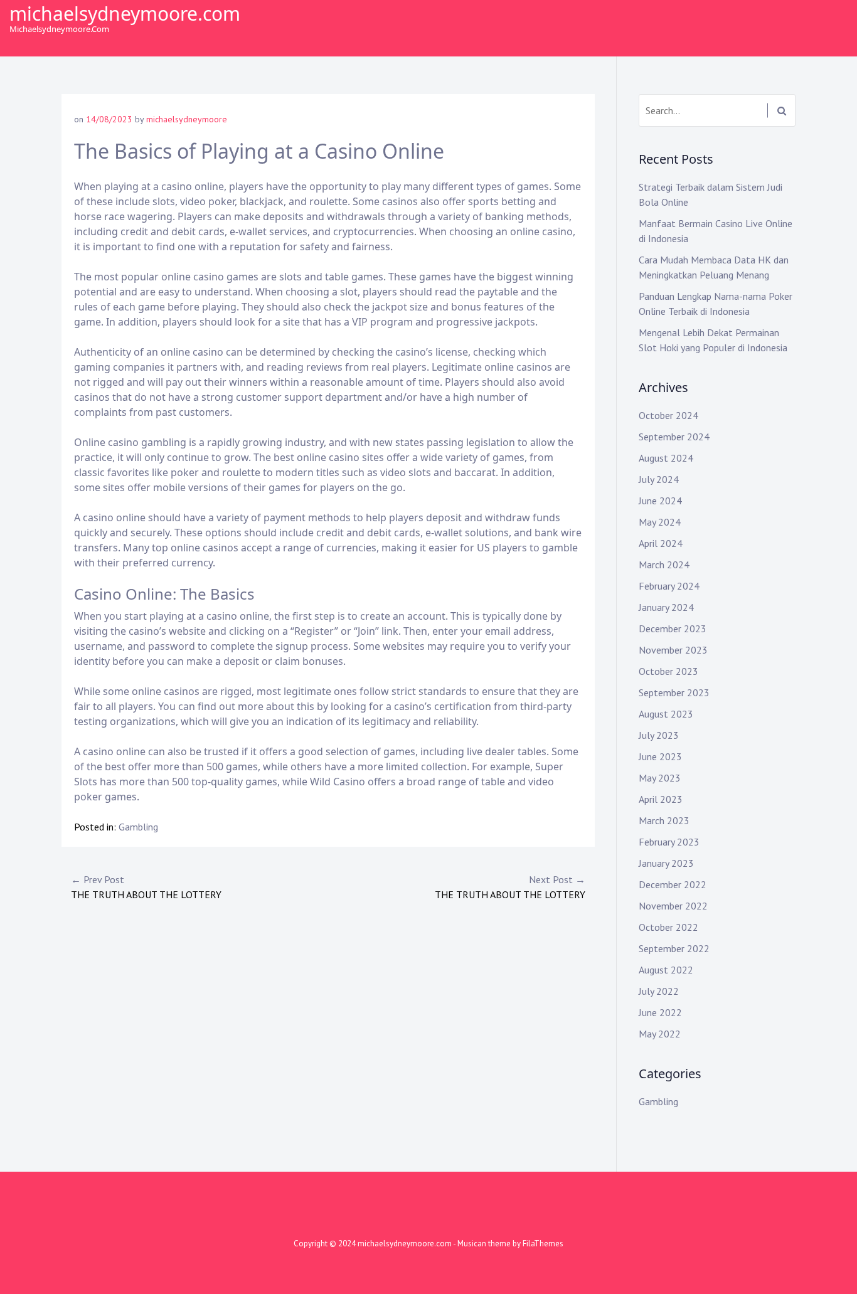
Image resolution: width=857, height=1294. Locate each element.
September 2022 (674, 948)
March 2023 (664, 820)
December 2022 (672, 884)
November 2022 (673, 905)
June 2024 (660, 500)
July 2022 (659, 991)
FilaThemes (543, 1243)
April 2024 (661, 543)
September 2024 (674, 436)
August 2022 (666, 969)
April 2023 (661, 799)
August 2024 (666, 458)
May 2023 (660, 778)
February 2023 (669, 841)
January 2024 (666, 607)
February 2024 (669, 586)
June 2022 (660, 1012)
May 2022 (660, 1033)
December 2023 (672, 628)
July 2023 (659, 735)
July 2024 (659, 479)
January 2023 (666, 863)
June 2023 (660, 756)
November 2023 (673, 650)
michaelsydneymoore (186, 119)
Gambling (138, 826)
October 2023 (668, 671)
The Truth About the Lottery (146, 887)
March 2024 (664, 564)
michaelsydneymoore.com (124, 13)
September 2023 (674, 692)
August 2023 (666, 714)
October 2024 (668, 415)
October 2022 (668, 927)
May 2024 (660, 522)
